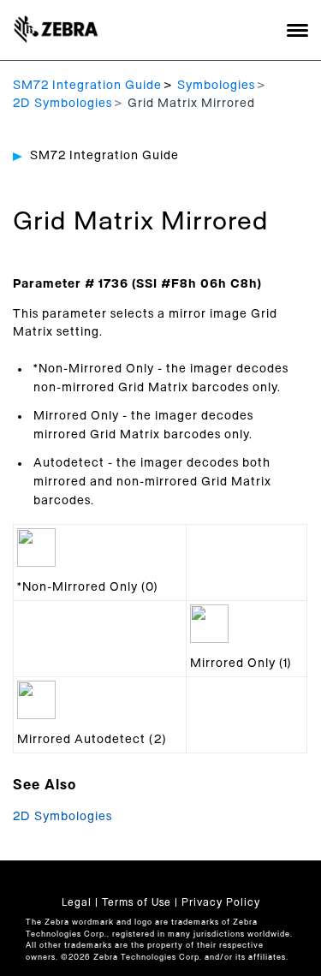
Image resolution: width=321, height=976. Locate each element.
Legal (77, 902)
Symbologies (216, 86)
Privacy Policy (220, 902)
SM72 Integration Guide (87, 86)
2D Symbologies (62, 104)
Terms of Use (136, 902)
